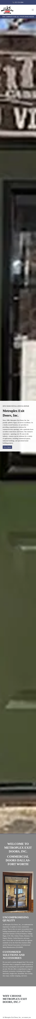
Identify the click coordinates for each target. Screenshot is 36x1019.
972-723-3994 (19, 2)
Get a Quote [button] (7, 447)
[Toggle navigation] (32, 9)
